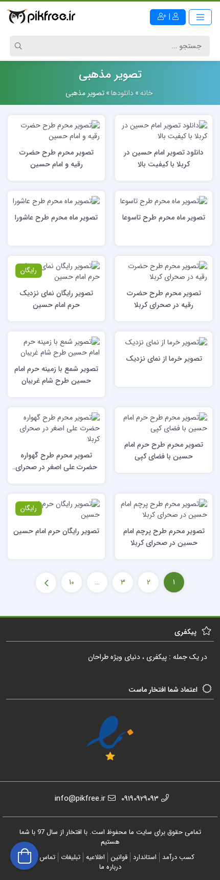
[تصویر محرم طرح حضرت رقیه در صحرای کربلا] (163, 271)
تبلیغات (70, 857)
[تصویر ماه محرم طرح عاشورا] (56, 201)
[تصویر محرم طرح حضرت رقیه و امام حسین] (56, 130)
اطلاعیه (95, 857)
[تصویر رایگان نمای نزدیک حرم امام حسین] (56, 271)
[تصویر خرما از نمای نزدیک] (166, 341)
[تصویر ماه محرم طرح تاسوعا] (163, 201)
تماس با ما (41, 857)
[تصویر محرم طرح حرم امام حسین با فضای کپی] (163, 422)
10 (71, 582)
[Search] (20, 46)
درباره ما (110, 867)
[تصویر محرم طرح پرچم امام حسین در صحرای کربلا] (163, 509)
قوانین (119, 857)
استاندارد (145, 857)
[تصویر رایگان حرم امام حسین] (56, 509)
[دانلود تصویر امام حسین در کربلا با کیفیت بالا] (163, 130)
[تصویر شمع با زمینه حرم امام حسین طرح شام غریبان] (56, 347)
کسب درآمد (178, 857)
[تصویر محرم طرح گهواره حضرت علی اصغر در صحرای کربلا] (56, 428)
